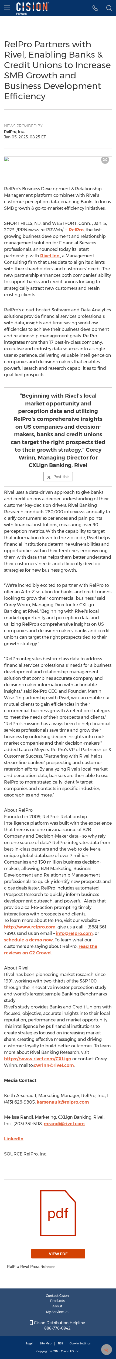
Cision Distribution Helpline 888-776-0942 (59, 1325)
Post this (61, 476)
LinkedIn (13, 1138)
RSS (60, 1343)
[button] (58, 159)
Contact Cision (57, 1296)
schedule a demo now (28, 939)
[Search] (109, 8)
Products (57, 1301)
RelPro (76, 229)
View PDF (58, 1253)
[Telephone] (95, 8)
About (57, 1306)
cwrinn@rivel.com (54, 1065)
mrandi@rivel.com (64, 1123)
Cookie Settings (80, 1343)
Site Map (46, 1343)
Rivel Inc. (50, 255)
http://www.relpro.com (30, 927)
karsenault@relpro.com (63, 1102)
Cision (65, 1351)
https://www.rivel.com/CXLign (37, 1058)
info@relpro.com (74, 933)
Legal (29, 1343)
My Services (55, 1312)
